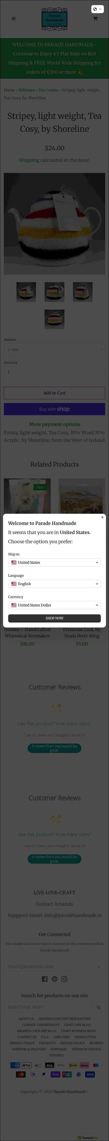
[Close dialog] (102, 517)
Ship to (14, 554)
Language (16, 575)
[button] (97, 9)
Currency (15, 597)
